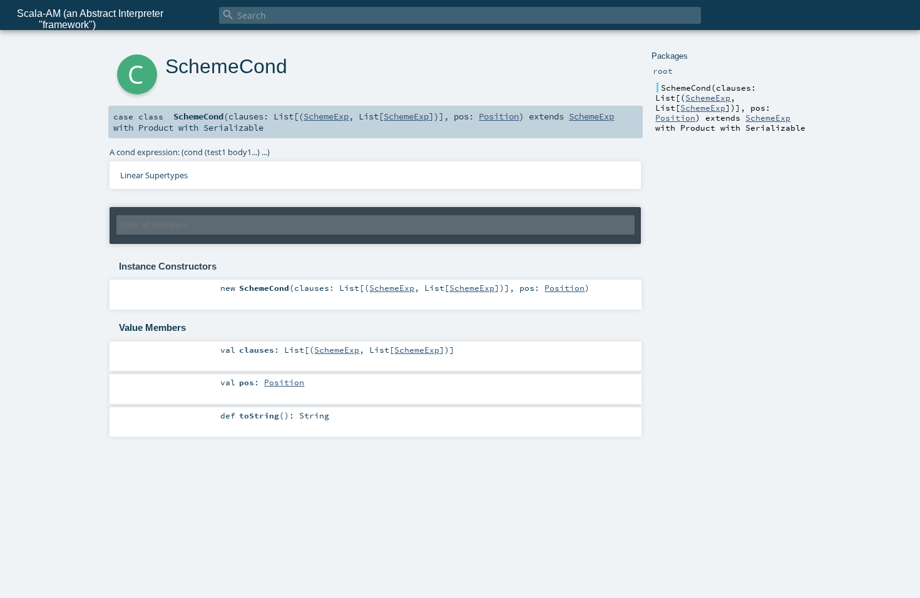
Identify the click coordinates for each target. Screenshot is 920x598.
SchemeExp (707, 98)
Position (675, 118)
